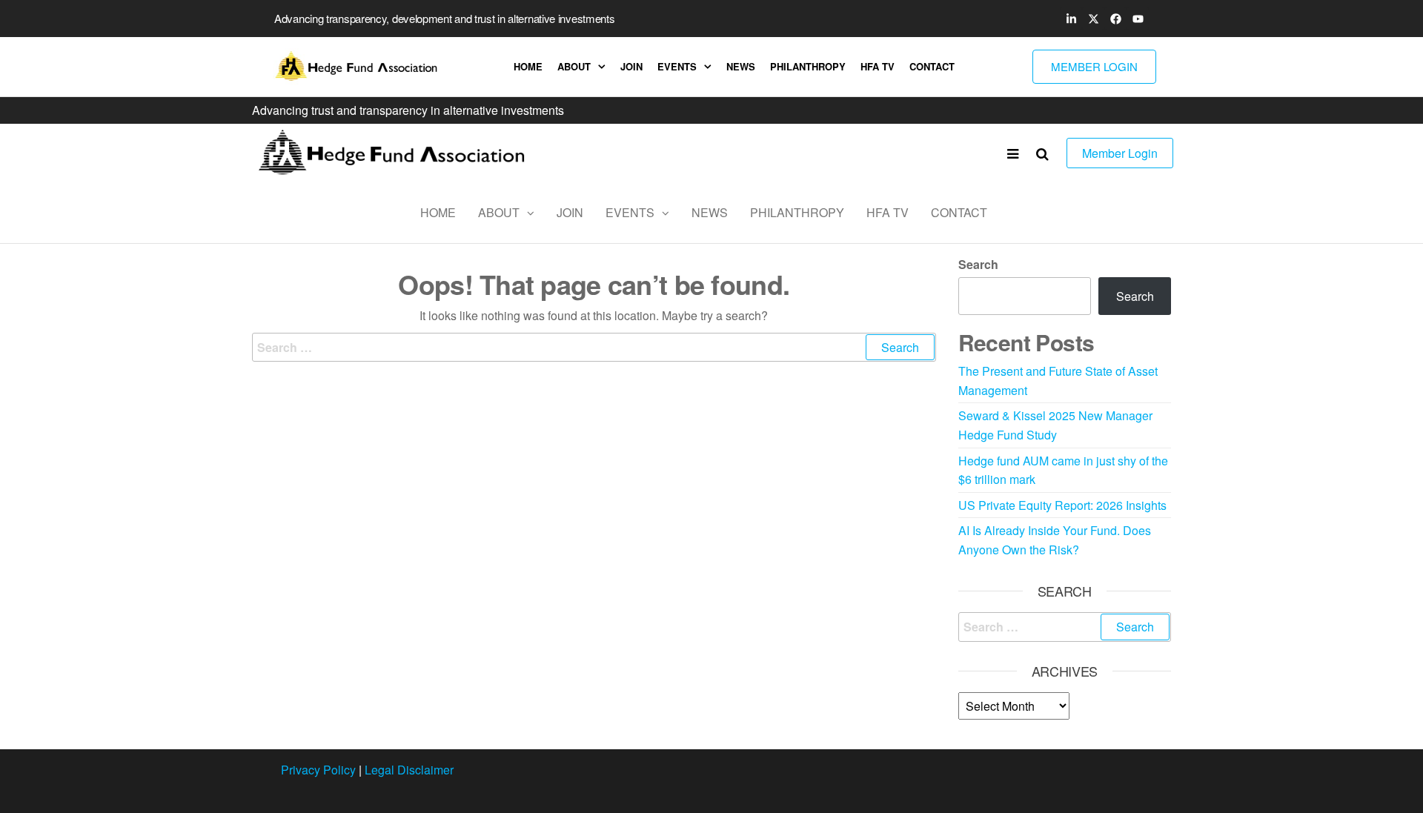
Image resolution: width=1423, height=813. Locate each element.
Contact (932, 66)
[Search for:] (594, 347)
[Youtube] (1138, 18)
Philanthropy (808, 66)
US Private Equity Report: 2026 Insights (1062, 505)
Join (631, 66)
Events (677, 66)
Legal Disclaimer (409, 769)
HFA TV (877, 66)
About (574, 66)
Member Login (1120, 153)
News (740, 66)
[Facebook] (1115, 18)
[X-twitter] (1093, 18)
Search (978, 264)
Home (528, 66)
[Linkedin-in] (1071, 18)
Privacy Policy (318, 769)
